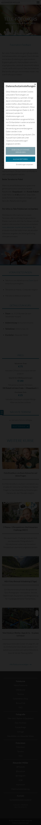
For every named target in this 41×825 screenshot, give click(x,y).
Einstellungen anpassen (24, 164)
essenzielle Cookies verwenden (20, 151)
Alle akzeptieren (20, 159)
